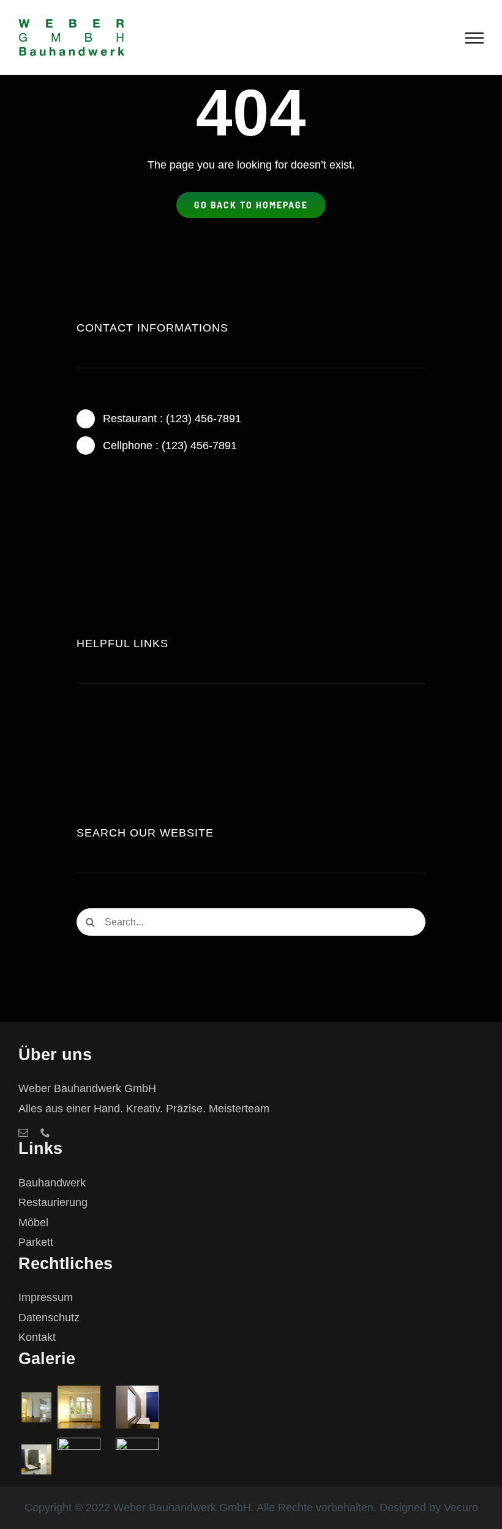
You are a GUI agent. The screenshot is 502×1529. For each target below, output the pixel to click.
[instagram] (125, 491)
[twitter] (103, 491)
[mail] (23, 1132)
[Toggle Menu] (474, 38)
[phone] (45, 1132)
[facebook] (81, 491)
